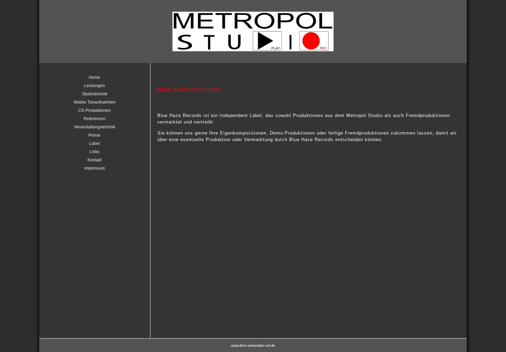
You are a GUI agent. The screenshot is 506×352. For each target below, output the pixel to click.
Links (94, 151)
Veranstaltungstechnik (94, 127)
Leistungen (94, 85)
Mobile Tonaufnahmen (95, 102)
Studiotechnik (94, 94)
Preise (94, 135)
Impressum (94, 168)
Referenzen (95, 118)
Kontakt (94, 160)
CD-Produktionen (94, 110)
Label (94, 143)
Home (94, 77)
